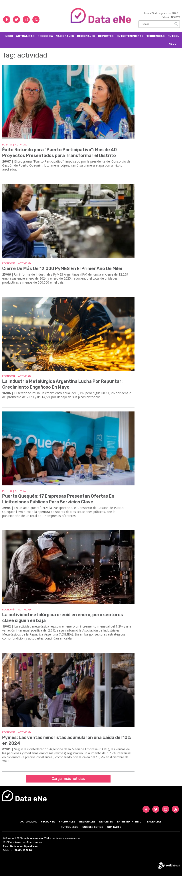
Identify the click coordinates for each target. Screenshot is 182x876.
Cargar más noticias (68, 779)
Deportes (106, 36)
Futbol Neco (173, 39)
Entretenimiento (130, 36)
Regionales (86, 36)
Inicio (8, 36)
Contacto (114, 827)
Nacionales (65, 36)
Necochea (45, 36)
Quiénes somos (92, 827)
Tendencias (155, 36)
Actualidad (25, 36)
